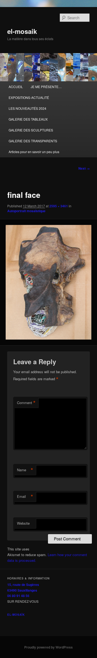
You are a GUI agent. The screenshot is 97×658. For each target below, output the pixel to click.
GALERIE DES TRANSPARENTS (33, 140)
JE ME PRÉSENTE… (46, 86)
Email (25, 496)
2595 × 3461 (58, 206)
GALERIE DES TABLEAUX (28, 119)
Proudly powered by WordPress (48, 647)
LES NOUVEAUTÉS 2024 (27, 108)
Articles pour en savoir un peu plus (34, 151)
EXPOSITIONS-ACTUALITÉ (29, 97)
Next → (84, 168)
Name (25, 470)
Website (23, 523)
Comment (26, 402)
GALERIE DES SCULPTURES (31, 130)
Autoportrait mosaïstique (26, 210)
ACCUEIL (16, 86)
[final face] (48, 282)
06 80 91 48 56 (18, 595)
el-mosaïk (16, 615)
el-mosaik (22, 31)
